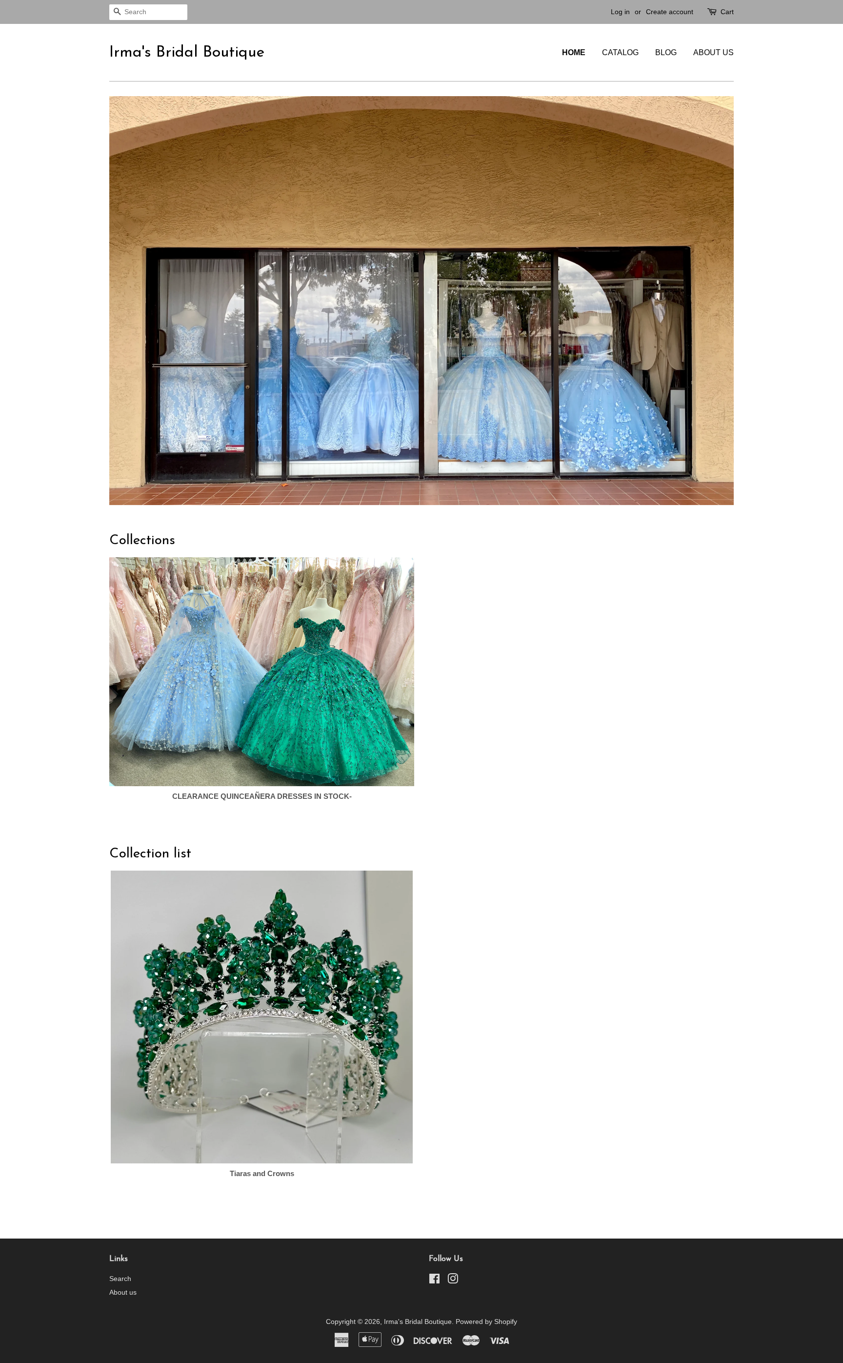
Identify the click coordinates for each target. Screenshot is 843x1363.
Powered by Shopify (486, 1245)
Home (573, 52)
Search (120, 1202)
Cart (727, 12)
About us (713, 52)
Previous (130, 262)
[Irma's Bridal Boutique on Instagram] (452, 1204)
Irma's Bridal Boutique (186, 53)
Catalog (620, 52)
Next (713, 262)
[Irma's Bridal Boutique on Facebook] (434, 1204)
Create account (669, 12)
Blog (666, 52)
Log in (620, 12)
